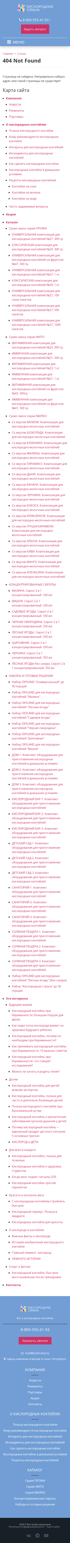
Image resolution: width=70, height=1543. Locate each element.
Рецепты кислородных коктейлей (32, 180)
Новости (15, 104)
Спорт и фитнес (20, 1267)
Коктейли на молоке (26, 192)
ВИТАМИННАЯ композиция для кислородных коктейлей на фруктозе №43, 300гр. (38, 389)
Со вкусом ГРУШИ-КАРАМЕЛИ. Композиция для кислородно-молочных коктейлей (33, 530)
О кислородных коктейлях (26, 125)
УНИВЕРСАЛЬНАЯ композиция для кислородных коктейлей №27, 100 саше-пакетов (36, 295)
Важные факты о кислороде (31, 1236)
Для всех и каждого (22, 1150)
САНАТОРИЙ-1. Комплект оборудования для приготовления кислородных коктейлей (36, 892)
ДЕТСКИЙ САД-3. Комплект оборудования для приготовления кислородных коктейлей (36, 877)
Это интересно (17, 999)
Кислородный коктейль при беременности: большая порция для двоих (37, 1015)
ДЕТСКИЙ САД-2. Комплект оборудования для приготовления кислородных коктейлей (36, 862)
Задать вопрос (35, 29)
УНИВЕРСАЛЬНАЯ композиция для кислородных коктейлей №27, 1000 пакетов (36, 324)
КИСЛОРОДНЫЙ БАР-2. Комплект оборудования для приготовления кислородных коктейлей (36, 818)
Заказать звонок (35, 1341)
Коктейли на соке (24, 186)
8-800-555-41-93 (36, 19)
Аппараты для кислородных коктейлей (36, 147)
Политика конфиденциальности (26, 1526)
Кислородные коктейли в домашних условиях (35, 1454)
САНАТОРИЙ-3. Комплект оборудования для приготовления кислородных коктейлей (36, 921)
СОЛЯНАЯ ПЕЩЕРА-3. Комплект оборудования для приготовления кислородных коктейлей (36, 965)
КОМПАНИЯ (35, 1369)
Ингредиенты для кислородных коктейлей (35, 1442)
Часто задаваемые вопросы (28, 206)
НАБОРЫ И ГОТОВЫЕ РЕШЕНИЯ (31, 676)
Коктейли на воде (24, 199)
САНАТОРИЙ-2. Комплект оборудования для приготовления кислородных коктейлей (36, 906)
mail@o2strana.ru (37, 1353)
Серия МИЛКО (35, 1492)
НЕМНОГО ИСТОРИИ (26, 1259)
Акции (11, 214)
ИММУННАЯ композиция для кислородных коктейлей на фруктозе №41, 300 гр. (38, 403)
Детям (13, 1079)
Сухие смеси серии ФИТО (26, 337)
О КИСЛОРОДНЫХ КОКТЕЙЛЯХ (35, 1414)
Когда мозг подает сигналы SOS (34, 1177)
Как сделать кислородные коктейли (34, 164)
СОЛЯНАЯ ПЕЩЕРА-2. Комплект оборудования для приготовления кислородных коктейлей (36, 950)
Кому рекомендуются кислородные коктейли (35, 1430)
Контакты (13, 1285)
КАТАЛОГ (35, 1470)
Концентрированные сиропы (35, 1498)
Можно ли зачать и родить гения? (36, 1071)
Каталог (12, 222)
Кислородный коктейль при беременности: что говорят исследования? (31, 1061)
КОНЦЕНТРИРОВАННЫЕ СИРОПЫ (32, 585)
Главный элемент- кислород (31, 1253)
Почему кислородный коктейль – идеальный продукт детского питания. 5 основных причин (39, 1131)
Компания (14, 98)
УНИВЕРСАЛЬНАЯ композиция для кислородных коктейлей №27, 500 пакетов (36, 310)
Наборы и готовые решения (35, 1504)
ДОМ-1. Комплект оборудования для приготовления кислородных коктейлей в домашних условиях (37, 759)
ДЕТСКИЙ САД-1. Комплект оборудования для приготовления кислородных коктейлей (36, 847)
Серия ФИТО (35, 1486)
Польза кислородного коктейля (31, 131)
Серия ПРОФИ (35, 1480)
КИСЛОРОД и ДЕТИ (25, 1142)
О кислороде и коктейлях (26, 1230)
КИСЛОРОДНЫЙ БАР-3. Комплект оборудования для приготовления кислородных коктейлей (36, 833)
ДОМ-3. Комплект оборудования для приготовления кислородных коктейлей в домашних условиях (37, 788)
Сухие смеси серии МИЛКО (28, 416)
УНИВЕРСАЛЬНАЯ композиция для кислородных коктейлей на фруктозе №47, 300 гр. (38, 259)
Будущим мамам (20, 1005)
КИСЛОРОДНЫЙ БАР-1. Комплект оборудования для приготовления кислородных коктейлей (36, 803)
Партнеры (16, 117)
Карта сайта (53, 1526)
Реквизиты (16, 110)
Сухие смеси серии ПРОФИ (28, 228)
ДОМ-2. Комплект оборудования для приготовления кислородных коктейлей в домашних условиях (37, 774)
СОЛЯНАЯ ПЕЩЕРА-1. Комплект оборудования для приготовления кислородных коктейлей (36, 936)
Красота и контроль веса (26, 1195)
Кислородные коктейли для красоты (37, 1222)
